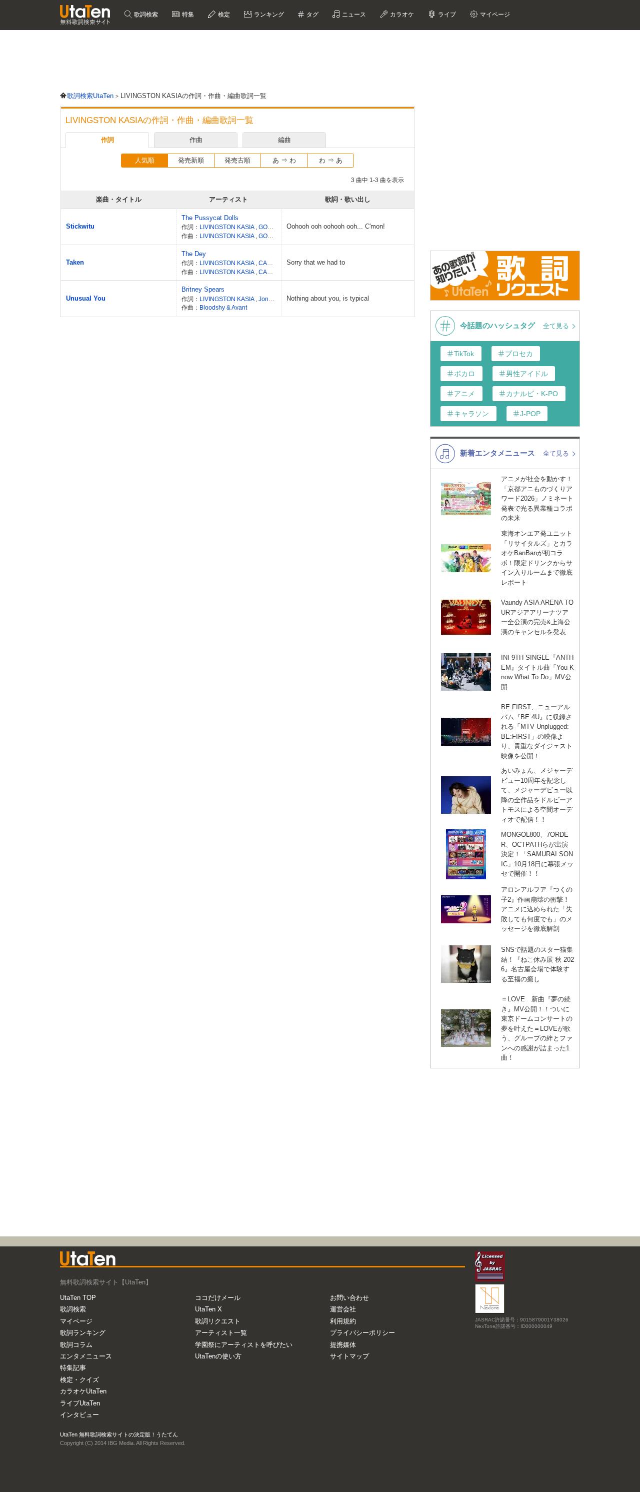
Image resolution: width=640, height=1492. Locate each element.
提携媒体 (343, 1344)
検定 (223, 14)
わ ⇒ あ (330, 160)
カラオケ (401, 14)
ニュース (353, 14)
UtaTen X (208, 1309)
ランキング (268, 14)
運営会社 (343, 1309)
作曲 (196, 140)
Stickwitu (80, 226)
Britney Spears (203, 289)
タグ (311, 14)
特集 (187, 14)
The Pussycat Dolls (210, 218)
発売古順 (237, 160)
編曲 (284, 140)
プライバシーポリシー (362, 1332)
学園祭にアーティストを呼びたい (243, 1344)
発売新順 (191, 160)
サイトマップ (349, 1356)
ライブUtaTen (80, 1403)
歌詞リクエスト (217, 1321)
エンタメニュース (86, 1356)
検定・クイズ (79, 1379)
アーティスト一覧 (221, 1332)
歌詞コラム (76, 1344)
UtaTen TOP (78, 1297)
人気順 (144, 160)
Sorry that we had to (315, 262)
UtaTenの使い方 (218, 1356)
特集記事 (73, 1367)
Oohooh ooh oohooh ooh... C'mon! (335, 226)
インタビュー (79, 1414)
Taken (75, 262)
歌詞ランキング (83, 1332)
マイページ (76, 1321)
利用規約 (343, 1321)
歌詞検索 (145, 14)
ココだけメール (217, 1297)
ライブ (446, 14)
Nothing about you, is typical (327, 298)
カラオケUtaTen (83, 1391)
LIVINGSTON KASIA (228, 227)
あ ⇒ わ (284, 160)
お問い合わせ (349, 1297)
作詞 (107, 140)
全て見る (557, 326)
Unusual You (86, 298)
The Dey (194, 254)
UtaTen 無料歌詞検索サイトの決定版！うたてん (119, 1434)
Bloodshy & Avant (223, 307)
